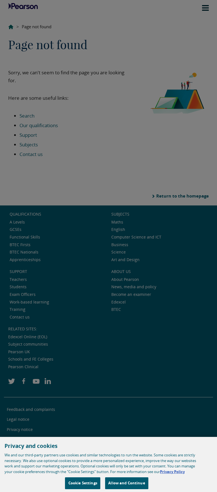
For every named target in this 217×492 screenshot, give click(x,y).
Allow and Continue (126, 483)
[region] (108, 464)
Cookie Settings (82, 483)
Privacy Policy (172, 471)
